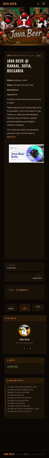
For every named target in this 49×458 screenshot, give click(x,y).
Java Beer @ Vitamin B (15, 395)
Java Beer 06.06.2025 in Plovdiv (19, 411)
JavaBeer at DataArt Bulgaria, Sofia (20, 390)
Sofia (38, 56)
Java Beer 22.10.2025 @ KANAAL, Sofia (22, 387)
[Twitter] (30, 348)
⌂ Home (24, 307)
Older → (38, 307)
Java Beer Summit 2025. (16, 403)
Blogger (26, 454)
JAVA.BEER (10, 4)
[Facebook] (18, 348)
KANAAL (12, 136)
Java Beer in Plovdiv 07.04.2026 (19, 398)
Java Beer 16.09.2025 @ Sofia (18, 406)
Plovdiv (10, 367)
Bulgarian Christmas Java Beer (18, 392)
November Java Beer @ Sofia (18, 400)
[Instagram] (24, 348)
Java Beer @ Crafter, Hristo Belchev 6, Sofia (23, 409)
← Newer (11, 307)
